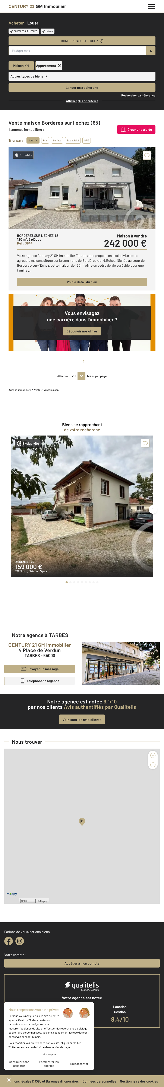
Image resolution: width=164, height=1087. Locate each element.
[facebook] (8, 941)
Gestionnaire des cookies (139, 1081)
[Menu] (151, 6)
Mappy (43, 901)
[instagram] (19, 941)
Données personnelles (99, 1081)
